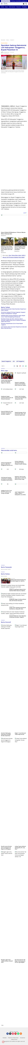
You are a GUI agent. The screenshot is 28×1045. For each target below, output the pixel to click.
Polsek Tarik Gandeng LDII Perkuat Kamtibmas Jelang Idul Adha (20, 398)
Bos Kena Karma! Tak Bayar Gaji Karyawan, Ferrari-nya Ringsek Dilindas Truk (20, 961)
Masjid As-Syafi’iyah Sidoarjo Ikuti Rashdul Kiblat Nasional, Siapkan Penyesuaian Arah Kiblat (20, 384)
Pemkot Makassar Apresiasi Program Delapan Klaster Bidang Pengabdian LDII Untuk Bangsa (20, 463)
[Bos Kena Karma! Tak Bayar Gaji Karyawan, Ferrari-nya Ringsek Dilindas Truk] (21, 904)
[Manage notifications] (3, 1042)
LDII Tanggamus (20, 361)
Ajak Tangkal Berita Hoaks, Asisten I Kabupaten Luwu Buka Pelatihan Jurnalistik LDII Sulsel (20, 493)
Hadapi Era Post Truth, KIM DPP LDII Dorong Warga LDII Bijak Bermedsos (6, 492)
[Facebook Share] (14, 366)
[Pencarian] (26, 4)
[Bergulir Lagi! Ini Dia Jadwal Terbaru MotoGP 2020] (7, 904)
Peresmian (12, 52)
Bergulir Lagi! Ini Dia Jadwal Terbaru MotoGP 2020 (7, 961)
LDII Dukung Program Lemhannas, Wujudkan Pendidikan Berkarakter (6, 479)
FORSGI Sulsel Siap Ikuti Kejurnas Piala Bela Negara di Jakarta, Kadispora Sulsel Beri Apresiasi (6, 382)
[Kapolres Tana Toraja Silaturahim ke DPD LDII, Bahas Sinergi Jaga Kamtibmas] (21, 471)
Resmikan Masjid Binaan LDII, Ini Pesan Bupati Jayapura (12, 324)
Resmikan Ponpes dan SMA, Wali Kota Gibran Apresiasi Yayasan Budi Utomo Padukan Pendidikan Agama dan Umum (13, 320)
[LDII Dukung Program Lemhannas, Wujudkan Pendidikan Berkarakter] (7, 472)
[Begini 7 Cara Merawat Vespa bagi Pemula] (21, 678)
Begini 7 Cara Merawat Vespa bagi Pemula (20, 733)
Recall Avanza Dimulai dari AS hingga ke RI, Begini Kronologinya (6, 848)
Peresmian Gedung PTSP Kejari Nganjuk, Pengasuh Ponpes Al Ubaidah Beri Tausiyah (13, 313)
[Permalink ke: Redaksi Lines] (2, 52)
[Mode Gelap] (24, 4)
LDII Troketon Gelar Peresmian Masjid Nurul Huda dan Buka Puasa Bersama (14, 327)
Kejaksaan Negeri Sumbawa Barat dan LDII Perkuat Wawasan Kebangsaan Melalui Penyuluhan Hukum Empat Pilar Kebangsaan (7, 398)
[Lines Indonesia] (7, 4)
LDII (14, 361)
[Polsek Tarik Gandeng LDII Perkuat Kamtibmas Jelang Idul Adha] (21, 391)
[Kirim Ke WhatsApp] (26, 366)
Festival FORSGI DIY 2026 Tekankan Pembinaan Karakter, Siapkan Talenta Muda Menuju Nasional (7, 413)
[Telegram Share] (23, 366)
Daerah (2, 43)
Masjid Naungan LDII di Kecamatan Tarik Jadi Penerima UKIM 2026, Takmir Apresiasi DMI (20, 414)
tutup (2, 1025)
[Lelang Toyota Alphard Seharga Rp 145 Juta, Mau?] (21, 791)
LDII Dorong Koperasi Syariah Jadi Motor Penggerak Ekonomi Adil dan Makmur (7, 464)
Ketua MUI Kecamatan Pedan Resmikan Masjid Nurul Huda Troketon (13, 309)
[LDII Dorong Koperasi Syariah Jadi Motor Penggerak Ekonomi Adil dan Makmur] (7, 456)
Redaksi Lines (6, 52)
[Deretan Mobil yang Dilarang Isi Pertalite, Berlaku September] (7, 678)
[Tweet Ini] (17, 366)
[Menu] (2, 4)
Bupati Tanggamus (6, 361)
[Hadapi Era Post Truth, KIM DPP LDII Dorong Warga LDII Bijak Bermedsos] (7, 486)
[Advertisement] (14, 22)
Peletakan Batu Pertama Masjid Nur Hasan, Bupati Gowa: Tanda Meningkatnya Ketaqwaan (13, 316)
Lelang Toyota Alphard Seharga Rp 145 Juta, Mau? (20, 848)
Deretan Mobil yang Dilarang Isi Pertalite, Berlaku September (6, 734)
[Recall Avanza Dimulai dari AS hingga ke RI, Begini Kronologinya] (7, 791)
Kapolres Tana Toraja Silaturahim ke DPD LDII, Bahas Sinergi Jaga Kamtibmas (20, 478)
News (6, 43)
